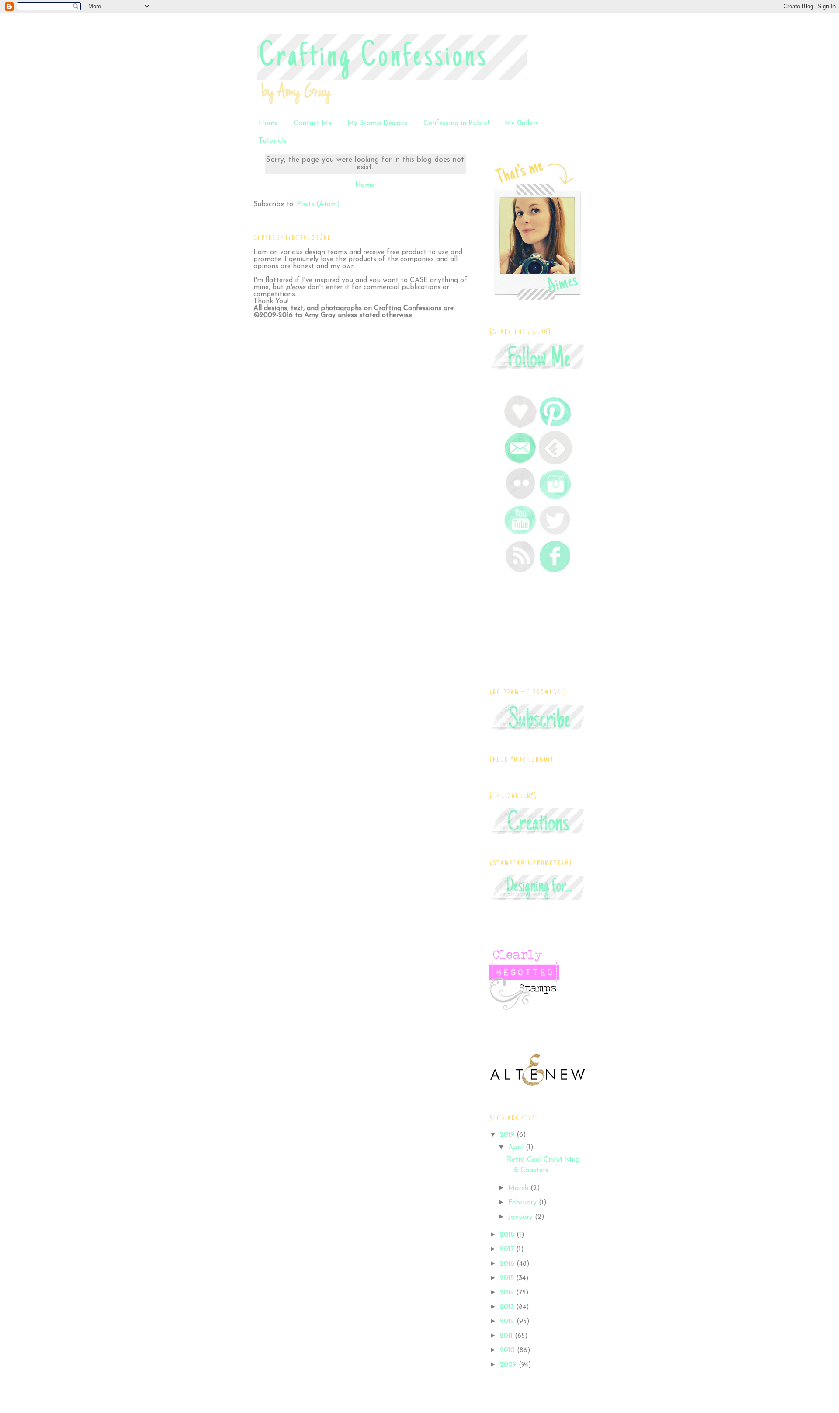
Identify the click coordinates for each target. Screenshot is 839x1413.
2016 (508, 1263)
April (517, 1147)
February (523, 1202)
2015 (508, 1278)
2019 (508, 1134)
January (521, 1217)
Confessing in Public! (456, 123)
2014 (508, 1292)
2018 (508, 1235)
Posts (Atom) (318, 204)
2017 (508, 1249)
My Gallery (522, 123)
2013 (508, 1307)
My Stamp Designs (377, 123)
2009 (509, 1364)
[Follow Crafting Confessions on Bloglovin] (520, 425)
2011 (507, 1336)
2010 (508, 1350)
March (519, 1188)
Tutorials (273, 140)
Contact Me (313, 123)
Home (268, 123)
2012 (508, 1321)
